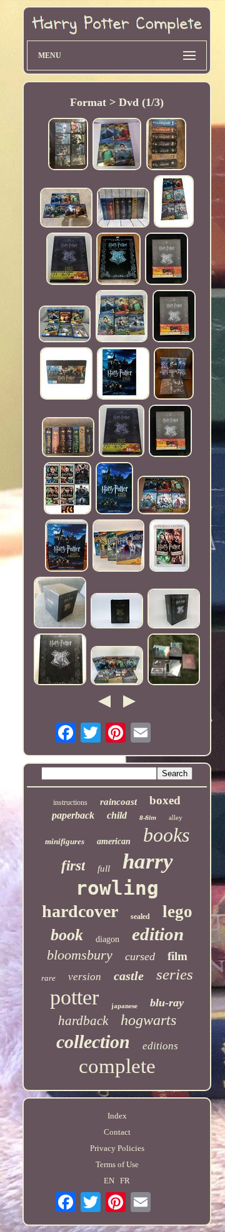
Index (117, 1115)
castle (129, 976)
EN (109, 1180)
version (84, 977)
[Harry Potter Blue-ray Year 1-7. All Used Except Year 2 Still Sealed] (68, 438)
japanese (124, 1005)
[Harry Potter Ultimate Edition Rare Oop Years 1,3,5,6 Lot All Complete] (118, 546)
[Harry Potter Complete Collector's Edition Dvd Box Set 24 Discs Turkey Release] (116, 612)
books (166, 835)
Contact (117, 1132)
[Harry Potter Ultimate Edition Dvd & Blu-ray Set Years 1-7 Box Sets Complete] (123, 208)
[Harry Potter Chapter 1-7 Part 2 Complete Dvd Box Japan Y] (173, 609)
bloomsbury (79, 955)
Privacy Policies (117, 1148)
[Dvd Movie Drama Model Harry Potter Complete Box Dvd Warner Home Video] (166, 260)
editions (160, 1046)
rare (48, 978)
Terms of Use (117, 1164)
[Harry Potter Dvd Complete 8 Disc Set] (122, 432)
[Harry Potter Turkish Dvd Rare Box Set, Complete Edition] (60, 603)
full (104, 868)
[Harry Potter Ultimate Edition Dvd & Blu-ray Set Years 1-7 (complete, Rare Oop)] (66, 208)
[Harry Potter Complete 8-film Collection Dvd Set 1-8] (68, 145)
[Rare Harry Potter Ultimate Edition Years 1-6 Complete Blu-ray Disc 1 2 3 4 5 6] (121, 317)
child (117, 815)
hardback (83, 1020)
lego (177, 911)
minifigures (64, 841)
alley (175, 817)
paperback (73, 815)
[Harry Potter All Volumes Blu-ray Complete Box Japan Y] (60, 660)
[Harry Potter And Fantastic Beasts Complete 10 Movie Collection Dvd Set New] (67, 489)
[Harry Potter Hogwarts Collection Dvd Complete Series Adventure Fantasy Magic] (66, 374)
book (67, 935)
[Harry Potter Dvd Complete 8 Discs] (69, 260)
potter (74, 997)
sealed (140, 916)
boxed (165, 800)
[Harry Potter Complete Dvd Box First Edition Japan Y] (173, 660)
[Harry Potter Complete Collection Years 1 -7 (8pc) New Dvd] (123, 374)
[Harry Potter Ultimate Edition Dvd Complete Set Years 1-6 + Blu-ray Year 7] (116, 667)
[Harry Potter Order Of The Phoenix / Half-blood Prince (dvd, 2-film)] (169, 546)
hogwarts (148, 1020)
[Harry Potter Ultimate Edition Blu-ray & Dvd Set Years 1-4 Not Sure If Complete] (117, 145)
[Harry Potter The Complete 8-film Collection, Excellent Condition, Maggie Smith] (114, 489)
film (178, 956)
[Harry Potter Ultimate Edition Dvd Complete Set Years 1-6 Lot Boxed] (173, 202)
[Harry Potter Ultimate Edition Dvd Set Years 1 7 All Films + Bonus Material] (166, 145)
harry (147, 861)
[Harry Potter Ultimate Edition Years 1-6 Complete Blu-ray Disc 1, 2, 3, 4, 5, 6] (65, 324)
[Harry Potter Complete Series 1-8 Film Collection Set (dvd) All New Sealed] (173, 374)
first (73, 865)
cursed (140, 956)
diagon (107, 939)
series (174, 974)
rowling (117, 888)
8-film (147, 817)
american (114, 841)
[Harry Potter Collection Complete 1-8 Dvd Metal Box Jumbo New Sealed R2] (118, 260)
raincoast (118, 802)
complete (117, 1066)
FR (125, 1180)
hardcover (80, 911)
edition (158, 934)
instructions (70, 802)
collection (93, 1041)
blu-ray (167, 1002)
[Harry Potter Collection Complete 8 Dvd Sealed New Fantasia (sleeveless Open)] (66, 546)
